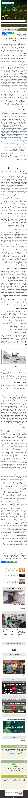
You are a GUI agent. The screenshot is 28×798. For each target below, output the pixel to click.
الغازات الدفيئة (20, 143)
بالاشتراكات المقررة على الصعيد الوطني (15, 147)
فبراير (5, 279)
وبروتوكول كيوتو (17, 116)
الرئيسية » (24, 34)
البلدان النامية (18, 224)
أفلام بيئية (14, 679)
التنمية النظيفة (22, 296)
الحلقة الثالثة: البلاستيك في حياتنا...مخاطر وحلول (16, 719)
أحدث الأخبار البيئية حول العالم (14, 588)
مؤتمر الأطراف (18, 137)
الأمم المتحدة (21, 113)
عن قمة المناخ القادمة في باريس (11, 575)
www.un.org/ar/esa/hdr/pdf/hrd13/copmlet (17, 531)
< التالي (20, 608)
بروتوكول (15, 279)
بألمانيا (22, 127)
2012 (24, 290)
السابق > (23, 608)
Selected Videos (14, 697)
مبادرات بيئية (14, 612)
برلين (24, 127)
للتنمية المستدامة (6, 293)
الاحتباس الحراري (9, 177)
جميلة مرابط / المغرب (19, 43)
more (24, 675)
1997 (13, 271)
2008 (4, 289)
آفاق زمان (14, 737)
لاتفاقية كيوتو (16, 140)
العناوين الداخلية (23, 35)
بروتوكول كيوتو (20, 271)
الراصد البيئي (19, 34)
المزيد (4, 639)
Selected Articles (14, 654)
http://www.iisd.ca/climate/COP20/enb (16, 506)
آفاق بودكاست (14, 715)
